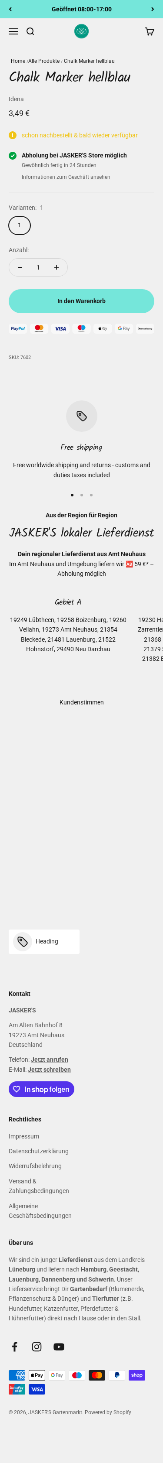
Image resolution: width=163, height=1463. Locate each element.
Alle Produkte (44, 61)
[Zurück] (10, 9)
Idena (16, 99)
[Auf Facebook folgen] (14, 1347)
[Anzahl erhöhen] (56, 267)
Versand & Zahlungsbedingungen (39, 1186)
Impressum (24, 1136)
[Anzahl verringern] (20, 267)
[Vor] (152, 9)
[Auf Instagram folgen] (37, 1347)
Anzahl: (19, 249)
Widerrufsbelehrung (35, 1165)
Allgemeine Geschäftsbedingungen (40, 1211)
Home (18, 61)
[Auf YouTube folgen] (59, 1347)
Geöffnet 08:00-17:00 (82, 9)
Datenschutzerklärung (39, 1151)
